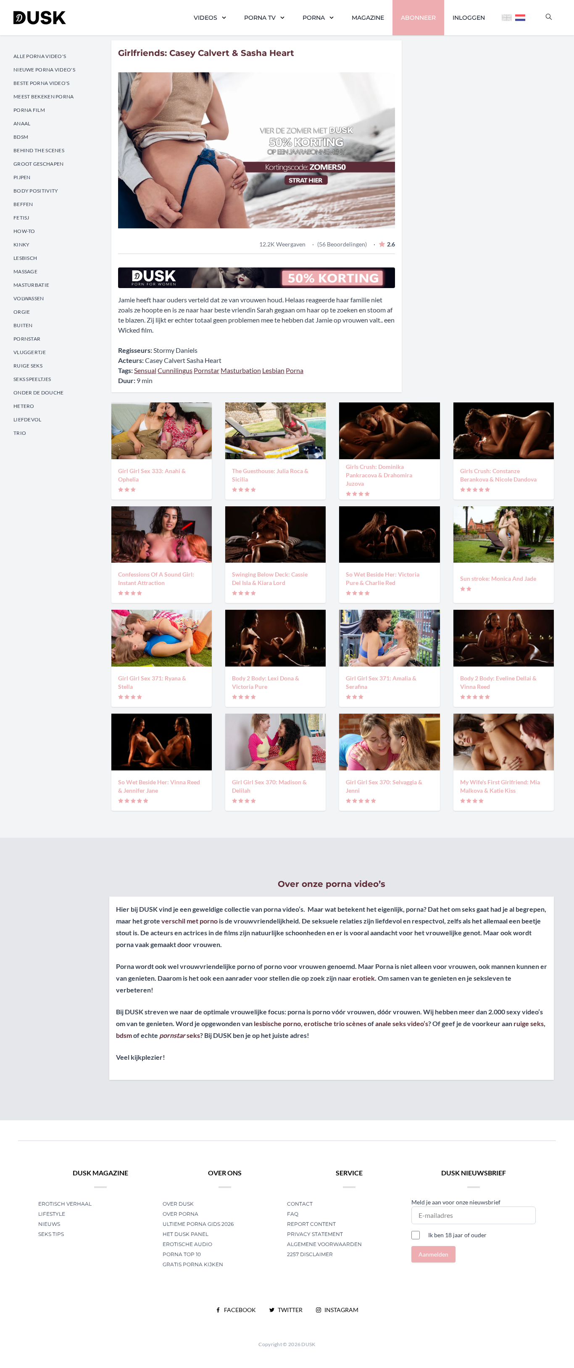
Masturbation (241, 370)
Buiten (23, 325)
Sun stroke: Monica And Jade (498, 578)
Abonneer (418, 17)
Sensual (145, 370)
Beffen (23, 204)
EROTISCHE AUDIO (187, 1244)
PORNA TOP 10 (182, 1254)
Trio (19, 433)
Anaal (22, 123)
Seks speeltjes (32, 379)
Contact (300, 1204)
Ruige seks (27, 366)
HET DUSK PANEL (186, 1234)
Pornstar (26, 339)
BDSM (20, 137)
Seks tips (51, 1234)
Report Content (311, 1224)
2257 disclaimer (310, 1254)
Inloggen (469, 17)
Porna (314, 17)
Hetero (23, 406)
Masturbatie (31, 285)
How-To (24, 231)
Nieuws (49, 1224)
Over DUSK (178, 1204)
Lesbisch (25, 258)
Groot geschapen (38, 164)
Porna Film (29, 110)
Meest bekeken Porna (43, 96)
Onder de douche (38, 392)
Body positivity (35, 191)
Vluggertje (29, 352)
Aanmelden (433, 1254)
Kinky (21, 244)
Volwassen (28, 298)
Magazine (368, 17)
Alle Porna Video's (39, 56)
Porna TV (260, 17)
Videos (205, 17)
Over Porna (180, 1214)
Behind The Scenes (38, 150)
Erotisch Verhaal (65, 1204)
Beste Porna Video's (41, 83)
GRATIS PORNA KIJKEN (193, 1264)
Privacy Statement (315, 1234)
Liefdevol (27, 419)
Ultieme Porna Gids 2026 (198, 1224)
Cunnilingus (175, 370)
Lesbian (273, 370)
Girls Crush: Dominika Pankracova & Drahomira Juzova (379, 475)
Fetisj (21, 217)
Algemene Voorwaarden (324, 1244)
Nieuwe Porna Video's (44, 69)
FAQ (292, 1214)
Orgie (21, 312)
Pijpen (22, 177)
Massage (25, 271)
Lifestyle (51, 1214)
